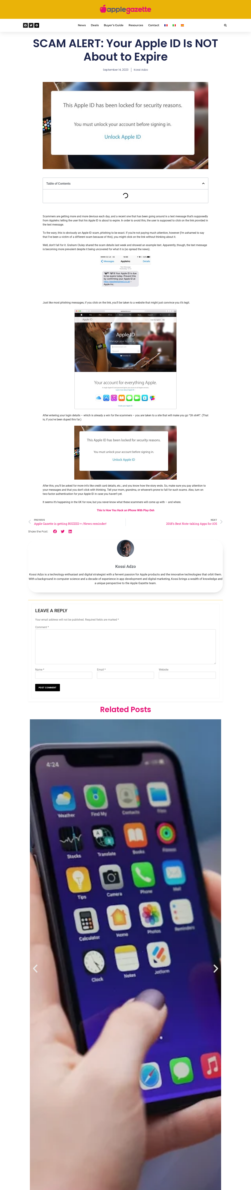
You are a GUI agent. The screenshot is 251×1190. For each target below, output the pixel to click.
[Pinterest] (36, 25)
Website (163, 669)
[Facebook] (25, 25)
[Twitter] (31, 25)
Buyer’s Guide (113, 25)
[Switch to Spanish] (182, 25)
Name (39, 669)
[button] (225, 25)
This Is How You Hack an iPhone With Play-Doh (125, 510)
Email (101, 669)
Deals (95, 25)
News (82, 25)
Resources (136, 25)
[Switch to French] (166, 25)
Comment (42, 627)
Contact (153, 25)
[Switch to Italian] (174, 25)
